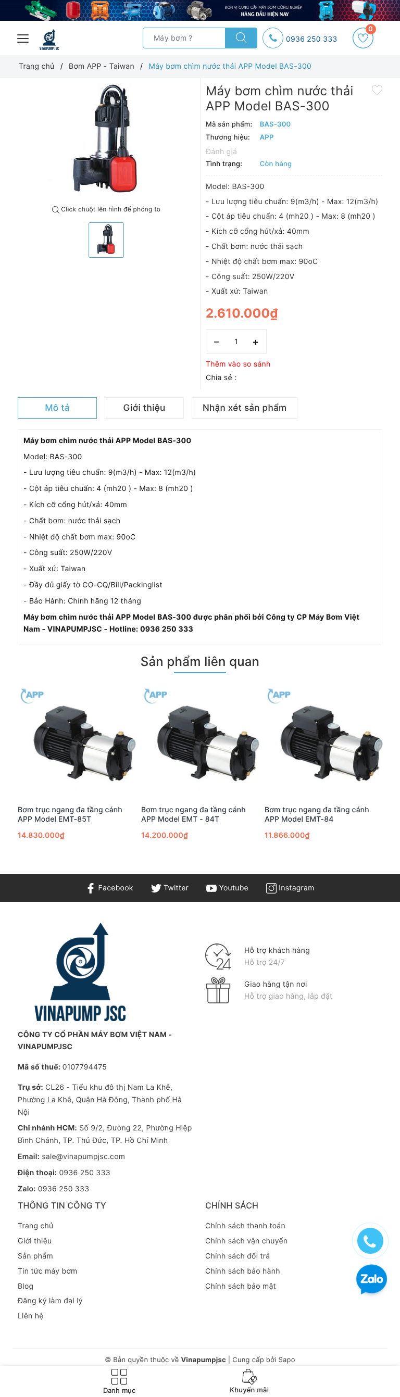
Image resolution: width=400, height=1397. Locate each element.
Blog (25, 1286)
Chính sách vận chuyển (246, 1241)
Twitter (175, 888)
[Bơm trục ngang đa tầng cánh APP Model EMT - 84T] (200, 740)
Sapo (286, 1360)
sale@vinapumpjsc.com (83, 1156)
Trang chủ (35, 1226)
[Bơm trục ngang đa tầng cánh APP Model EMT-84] (324, 740)
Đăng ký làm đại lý (50, 1301)
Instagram (295, 888)
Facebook (114, 888)
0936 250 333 (311, 39)
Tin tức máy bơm (48, 1271)
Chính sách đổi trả (237, 1256)
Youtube (232, 888)
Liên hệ (31, 1316)
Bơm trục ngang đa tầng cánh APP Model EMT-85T (70, 815)
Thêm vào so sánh (238, 364)
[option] (106, 141)
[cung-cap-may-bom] (200, 10)
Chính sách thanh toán (245, 1226)
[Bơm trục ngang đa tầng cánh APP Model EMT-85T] (77, 740)
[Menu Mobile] (23, 37)
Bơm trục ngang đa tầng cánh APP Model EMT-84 (317, 815)
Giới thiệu (35, 1241)
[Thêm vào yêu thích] (377, 89)
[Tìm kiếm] (241, 38)
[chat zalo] (371, 1280)
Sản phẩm (35, 1256)
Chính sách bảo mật (240, 1286)
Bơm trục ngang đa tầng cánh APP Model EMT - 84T (193, 815)
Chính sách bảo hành (242, 1271)
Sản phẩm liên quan (200, 661)
